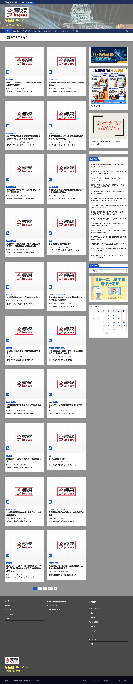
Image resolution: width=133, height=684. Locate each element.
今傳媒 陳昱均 (22, 574)
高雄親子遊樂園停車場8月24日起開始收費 (104, 219)
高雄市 (14, 79)
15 (109, 322)
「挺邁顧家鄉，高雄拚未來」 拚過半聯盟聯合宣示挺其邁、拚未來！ (66, 352)
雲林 (50, 455)
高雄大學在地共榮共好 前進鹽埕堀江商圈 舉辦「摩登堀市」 (23, 191)
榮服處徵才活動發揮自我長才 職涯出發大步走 (23, 459)
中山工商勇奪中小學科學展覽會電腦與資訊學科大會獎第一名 (66, 137)
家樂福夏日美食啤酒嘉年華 (60, 243)
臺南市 (8, 401)
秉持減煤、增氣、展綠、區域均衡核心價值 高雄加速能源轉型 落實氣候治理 (23, 244)
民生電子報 (92, 639)
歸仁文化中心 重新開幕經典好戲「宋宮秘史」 (66, 406)
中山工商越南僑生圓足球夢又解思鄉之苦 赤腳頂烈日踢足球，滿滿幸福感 (23, 137)
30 (114, 329)
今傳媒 (62, 195)
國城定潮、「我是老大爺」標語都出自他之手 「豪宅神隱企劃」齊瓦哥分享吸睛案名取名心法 (23, 568)
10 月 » (111, 333)
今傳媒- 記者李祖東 (23, 88)
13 (98, 322)
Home (84, 680)
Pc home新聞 (93, 622)
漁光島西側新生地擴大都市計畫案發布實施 (23, 352)
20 (98, 325)
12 (93, 322)
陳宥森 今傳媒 (22, 410)
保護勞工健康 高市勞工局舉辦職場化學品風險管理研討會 (23, 83)
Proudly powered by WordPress (13, 680)
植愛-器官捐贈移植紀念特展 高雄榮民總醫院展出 (66, 83)
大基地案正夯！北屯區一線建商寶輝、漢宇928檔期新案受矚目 (66, 567)
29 (109, 329)
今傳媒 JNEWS (16, 20)
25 (124, 325)
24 (119, 325)
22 (109, 325)
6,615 (50, 588)
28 (103, 329)
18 (124, 322)
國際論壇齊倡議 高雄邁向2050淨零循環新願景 (66, 513)
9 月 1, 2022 (11, 88)
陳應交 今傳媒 (22, 464)
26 (93, 329)
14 (103, 322)
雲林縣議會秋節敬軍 (57, 458)
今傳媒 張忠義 (64, 247)
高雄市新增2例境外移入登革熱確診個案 (104, 244)
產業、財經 (47, 31)
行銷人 (91, 635)
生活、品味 (37, 31)
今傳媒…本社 (93, 609)
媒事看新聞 (92, 626)
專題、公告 (64, 31)
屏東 (50, 186)
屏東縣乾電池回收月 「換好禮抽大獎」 (22, 297)
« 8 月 (106, 333)
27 (98, 329)
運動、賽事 (75, 31)
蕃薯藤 (91, 613)
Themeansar (35, 680)
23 (114, 325)
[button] (127, 31)
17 (119, 322)
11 (124, 318)
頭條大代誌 (16, 31)
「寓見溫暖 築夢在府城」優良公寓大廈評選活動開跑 (23, 513)
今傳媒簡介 (105, 680)
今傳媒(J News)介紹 (94, 680)
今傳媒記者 (114, 680)
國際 (56, 31)
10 (119, 318)
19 (93, 325)
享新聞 (91, 644)
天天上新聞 (92, 631)
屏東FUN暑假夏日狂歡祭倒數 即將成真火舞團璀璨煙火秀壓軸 (66, 191)
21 (103, 325)
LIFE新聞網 (92, 617)
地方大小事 (26, 31)
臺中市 (56, 563)
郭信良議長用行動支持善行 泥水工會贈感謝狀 (23, 406)
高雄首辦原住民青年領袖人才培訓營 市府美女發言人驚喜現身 (66, 298)
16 (114, 322)
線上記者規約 (122, 680)
